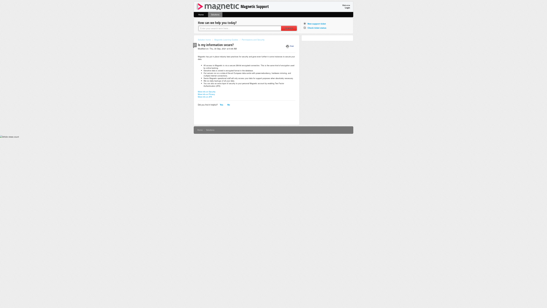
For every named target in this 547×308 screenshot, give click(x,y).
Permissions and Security (253, 39)
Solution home (204, 39)
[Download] (268, 119)
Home (201, 14)
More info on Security (207, 91)
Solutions (215, 14)
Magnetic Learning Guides (226, 39)
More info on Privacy (206, 94)
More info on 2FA (205, 96)
